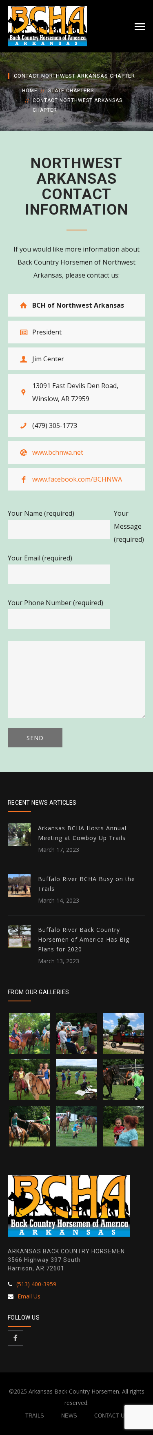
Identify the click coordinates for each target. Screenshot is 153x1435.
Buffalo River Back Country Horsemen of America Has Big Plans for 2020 (83, 939)
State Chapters (71, 90)
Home (30, 90)
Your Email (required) (40, 558)
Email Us (29, 1296)
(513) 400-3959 (36, 1284)
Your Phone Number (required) (55, 602)
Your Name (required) (41, 513)
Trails (34, 1416)
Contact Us (111, 1416)
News (69, 1416)
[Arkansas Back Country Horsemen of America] (47, 25)
